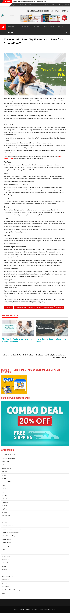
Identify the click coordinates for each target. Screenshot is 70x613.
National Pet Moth (6, 542)
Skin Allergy (5, 583)
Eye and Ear (5, 512)
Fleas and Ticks (6, 515)
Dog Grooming (5, 502)
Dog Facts (4, 495)
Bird (3, 465)
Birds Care (4, 471)
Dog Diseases (5, 492)
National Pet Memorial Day (8, 536)
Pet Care (30, 5)
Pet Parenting (59, 307)
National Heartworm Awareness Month (11, 529)
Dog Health (15, 5)
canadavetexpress (8, 47)
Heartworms (5, 519)
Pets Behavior (5, 579)
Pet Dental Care (5, 559)
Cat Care (4, 475)
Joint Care (4, 522)
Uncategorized (5, 586)
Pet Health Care (5, 562)
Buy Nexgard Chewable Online (47, 609)
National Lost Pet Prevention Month (10, 532)
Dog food (4, 498)
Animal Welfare (39, 5)
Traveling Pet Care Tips (34, 307)
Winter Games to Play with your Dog (11, 589)
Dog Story (4, 509)
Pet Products (5, 573)
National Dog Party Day (7, 525)
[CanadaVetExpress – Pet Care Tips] (3, 27)
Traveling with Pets (48, 307)
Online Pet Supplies (25, 609)
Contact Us (34, 609)
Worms (3, 593)
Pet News (47, 5)
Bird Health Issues (6, 468)
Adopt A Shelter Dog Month (9, 458)
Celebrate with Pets (6, 481)
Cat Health (23, 5)
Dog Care (4, 488)
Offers (54, 5)
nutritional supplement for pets (10, 546)
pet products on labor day (8, 576)
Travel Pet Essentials (20, 307)
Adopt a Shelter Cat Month (8, 454)
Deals (3, 485)
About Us (15, 609)
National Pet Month (6, 539)
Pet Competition (6, 556)
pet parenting (8, 307)
